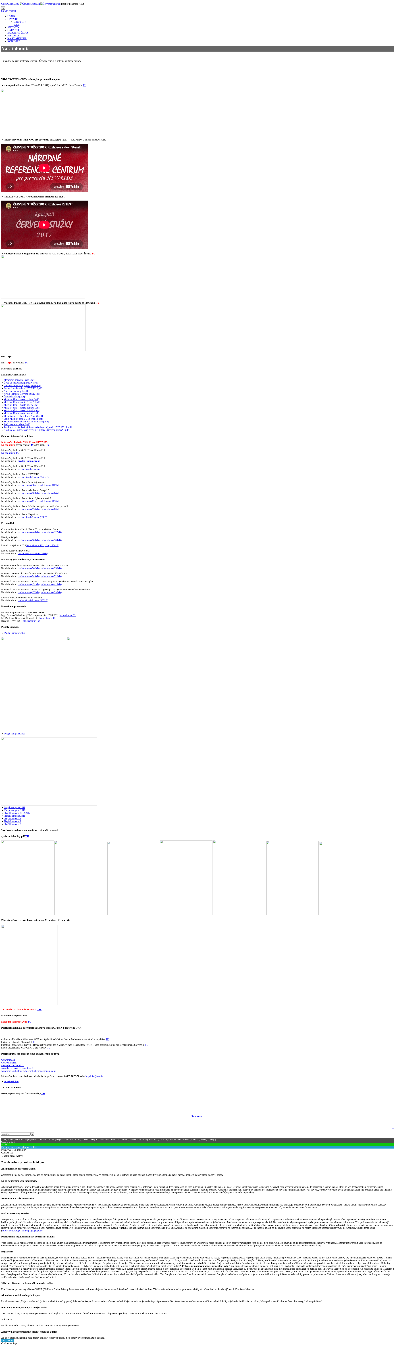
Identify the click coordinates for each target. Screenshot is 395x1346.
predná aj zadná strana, (29, 469)
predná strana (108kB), (29, 493)
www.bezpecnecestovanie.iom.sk (17, 1068)
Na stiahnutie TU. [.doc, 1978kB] (42, 545)
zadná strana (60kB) (50, 509)
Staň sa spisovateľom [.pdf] (17, 424)
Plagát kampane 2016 (15, 810)
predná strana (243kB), (29, 532)
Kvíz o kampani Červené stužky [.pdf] (22, 393)
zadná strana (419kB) (51, 584)
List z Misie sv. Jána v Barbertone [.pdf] (23, 418)
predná (21, 461)
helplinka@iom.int (94, 1076)
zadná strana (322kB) (51, 532)
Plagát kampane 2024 (14, 633)
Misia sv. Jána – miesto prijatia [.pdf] (21, 399)
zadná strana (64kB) (50, 493)
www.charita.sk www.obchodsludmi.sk (12, 1064)
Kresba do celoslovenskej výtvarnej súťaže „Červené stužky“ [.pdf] (36, 430)
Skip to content (8, 11)
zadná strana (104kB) (51, 540)
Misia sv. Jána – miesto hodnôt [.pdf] (22, 410)
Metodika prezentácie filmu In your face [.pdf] (26, 421)
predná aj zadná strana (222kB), (33, 477)
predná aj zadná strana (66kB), (33, 517)
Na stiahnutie (8, 453)
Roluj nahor (196, 1116)
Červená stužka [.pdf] (14, 396)
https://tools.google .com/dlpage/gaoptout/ (22, 1230)
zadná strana (33, 461)
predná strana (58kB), (28, 485)
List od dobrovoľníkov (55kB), (33, 553)
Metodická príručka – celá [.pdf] (19, 380)
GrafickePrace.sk (37, 1103)
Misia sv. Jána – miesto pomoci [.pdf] (22, 407)
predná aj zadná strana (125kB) (33, 600)
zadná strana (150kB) (50, 501)
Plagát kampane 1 (12, 818)
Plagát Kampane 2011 (14, 815)
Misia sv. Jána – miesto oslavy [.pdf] (21, 405)
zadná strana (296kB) (51, 592)
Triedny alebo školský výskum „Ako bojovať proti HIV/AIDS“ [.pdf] (38, 427)
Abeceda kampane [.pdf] (16, 391)
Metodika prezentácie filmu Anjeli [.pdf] (23, 416)
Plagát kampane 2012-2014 (17, 813)
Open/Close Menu (10, 3)
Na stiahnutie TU (68, 615)
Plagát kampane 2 (12, 821)
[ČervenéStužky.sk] (40, 3)
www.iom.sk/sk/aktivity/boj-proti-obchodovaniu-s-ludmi (28, 1071)
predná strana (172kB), (29, 592)
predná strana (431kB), (29, 584)
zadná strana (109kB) (50, 485)
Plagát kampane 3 (12, 824)
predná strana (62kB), (28, 501)
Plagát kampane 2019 (14, 807)
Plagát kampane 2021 (14, 733)
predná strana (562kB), (29, 568)
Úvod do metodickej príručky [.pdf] (21, 382)
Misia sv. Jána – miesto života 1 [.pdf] (22, 402)
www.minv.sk (8, 1060)
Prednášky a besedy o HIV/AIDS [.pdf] (23, 388)
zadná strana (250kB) (51, 568)
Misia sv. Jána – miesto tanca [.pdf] (21, 413)
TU (26, 362)
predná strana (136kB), (29, 509)
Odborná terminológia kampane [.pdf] (22, 385)
